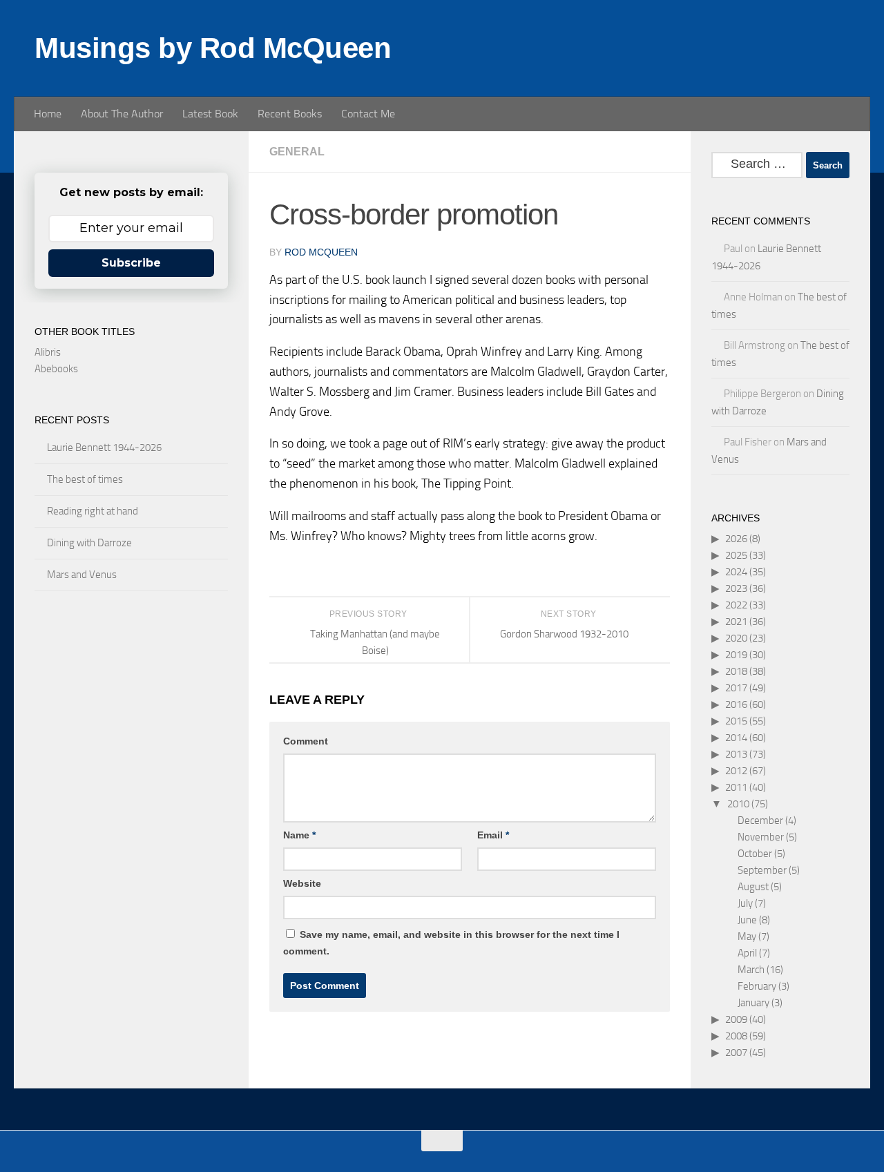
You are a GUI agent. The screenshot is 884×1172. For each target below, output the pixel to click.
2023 (736, 588)
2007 (736, 1052)
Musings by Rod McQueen (213, 48)
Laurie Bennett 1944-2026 (104, 447)
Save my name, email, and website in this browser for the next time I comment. (451, 943)
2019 (736, 655)
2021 (736, 621)
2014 (736, 737)
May (747, 936)
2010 (738, 804)
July (745, 903)
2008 (736, 1036)
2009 (736, 1019)
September (762, 870)
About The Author (122, 113)
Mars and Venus (82, 574)
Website (302, 883)
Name (299, 834)
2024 (736, 572)
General (297, 151)
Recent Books (290, 113)
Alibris (48, 352)
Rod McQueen (321, 252)
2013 (736, 754)
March (751, 969)
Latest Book (210, 113)
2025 (736, 555)
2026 (736, 538)
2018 (736, 671)
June (747, 920)
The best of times (85, 479)
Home (47, 113)
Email (493, 834)
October (755, 853)
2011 (736, 787)
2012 (736, 771)
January (753, 1003)
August (753, 887)
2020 (736, 638)
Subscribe (131, 262)
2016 (736, 704)
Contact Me (368, 113)
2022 (736, 605)
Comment (305, 741)
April (747, 953)
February (757, 986)
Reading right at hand (92, 511)
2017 (736, 688)
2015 (736, 721)
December (760, 820)
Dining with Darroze (89, 543)
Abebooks (56, 369)
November (761, 837)
